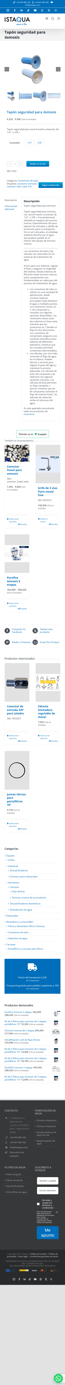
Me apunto (47, 1233)
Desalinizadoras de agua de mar (46, 1133)
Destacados (12, 915)
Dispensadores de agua (46, 1142)
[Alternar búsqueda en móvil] (52, 18)
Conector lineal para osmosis (14, 470)
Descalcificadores (19, 870)
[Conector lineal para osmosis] (17, 453)
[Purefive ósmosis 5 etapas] (17, 553)
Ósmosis (14, 887)
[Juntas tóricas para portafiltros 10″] (17, 770)
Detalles (23, 524)
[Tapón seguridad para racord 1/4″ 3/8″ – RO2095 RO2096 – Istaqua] (32, 69)
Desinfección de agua (21, 909)
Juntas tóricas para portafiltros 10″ (16, 799)
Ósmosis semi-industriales (23, 876)
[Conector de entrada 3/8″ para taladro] (17, 682)
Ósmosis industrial (46, 1126)
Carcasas (10, 944)
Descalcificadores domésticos (25, 903)
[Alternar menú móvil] (58, 18)
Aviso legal (23, 1256)
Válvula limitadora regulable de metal (46, 711)
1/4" (29, 142)
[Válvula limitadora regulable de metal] (48, 682)
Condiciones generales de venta (44, 1256)
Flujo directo (18, 891)
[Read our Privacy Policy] (57, 1212)
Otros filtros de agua (16, 1192)
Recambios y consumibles (19, 921)
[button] (58, 1378)
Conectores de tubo (28, 180)
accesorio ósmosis (27, 183)
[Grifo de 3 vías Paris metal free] (48, 464)
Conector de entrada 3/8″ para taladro (15, 709)
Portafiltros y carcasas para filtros (25, 948)
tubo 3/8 (27, 186)
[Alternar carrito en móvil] (46, 18)
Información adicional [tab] (11, 208)
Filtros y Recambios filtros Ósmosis (26, 926)
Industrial (13, 866)
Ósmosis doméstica (46, 1120)
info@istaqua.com (32, 5)
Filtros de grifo (13, 1174)
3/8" (39, 142)
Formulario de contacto (17, 1154)
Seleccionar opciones (13, 520)
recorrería (29, 414)
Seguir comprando (50, 185)
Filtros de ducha (14, 1180)
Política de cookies (38, 1254)
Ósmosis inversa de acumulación (29, 897)
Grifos (11, 859)
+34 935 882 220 (18, 1137)
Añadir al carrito (38, 163)
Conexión (15, 142)
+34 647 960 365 (18, 1142)
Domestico (13, 882)
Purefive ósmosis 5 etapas (13, 581)
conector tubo (14, 186)
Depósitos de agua (17, 938)
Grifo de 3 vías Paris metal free (47, 491)
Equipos (10, 855)
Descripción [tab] (11, 200)
